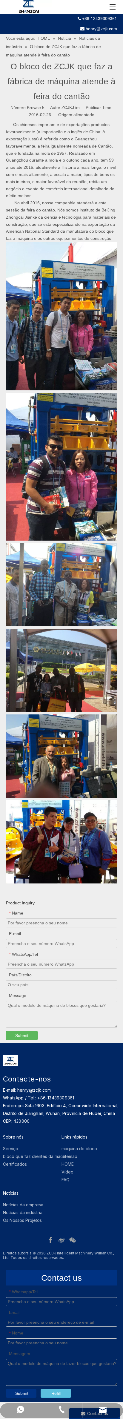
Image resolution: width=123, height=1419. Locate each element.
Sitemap (69, 1156)
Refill (56, 1393)
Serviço (10, 1148)
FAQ (65, 1179)
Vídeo (67, 1171)
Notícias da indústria (22, 1212)
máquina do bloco (79, 1148)
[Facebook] (51, 1239)
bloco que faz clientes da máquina (37, 1156)
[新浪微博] (62, 1239)
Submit (21, 1035)
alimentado (83, 114)
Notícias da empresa (23, 1204)
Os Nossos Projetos (22, 1220)
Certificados (15, 1164)
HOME (67, 1164)
